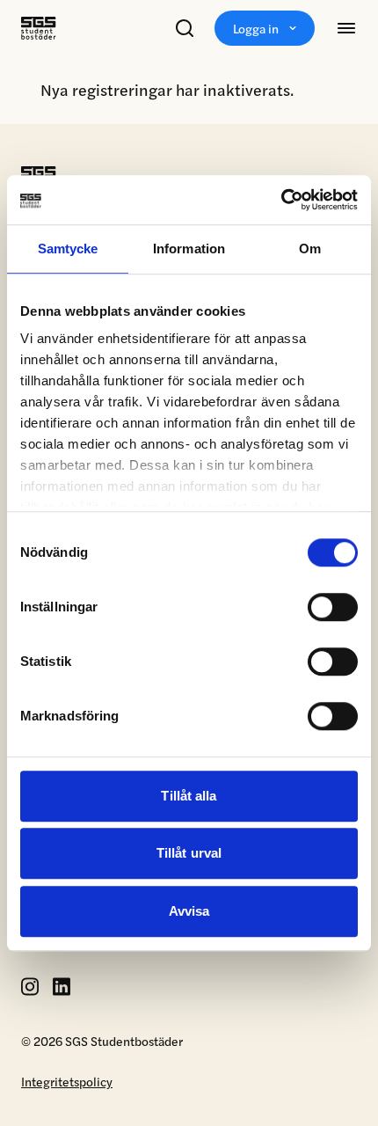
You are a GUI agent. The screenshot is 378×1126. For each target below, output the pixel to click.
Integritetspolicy (67, 1081)
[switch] (333, 607)
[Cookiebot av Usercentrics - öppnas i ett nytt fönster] (281, 199)
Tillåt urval (189, 852)
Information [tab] (189, 248)
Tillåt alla (188, 795)
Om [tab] (310, 248)
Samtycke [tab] (68, 248)
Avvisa (189, 910)
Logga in (256, 28)
